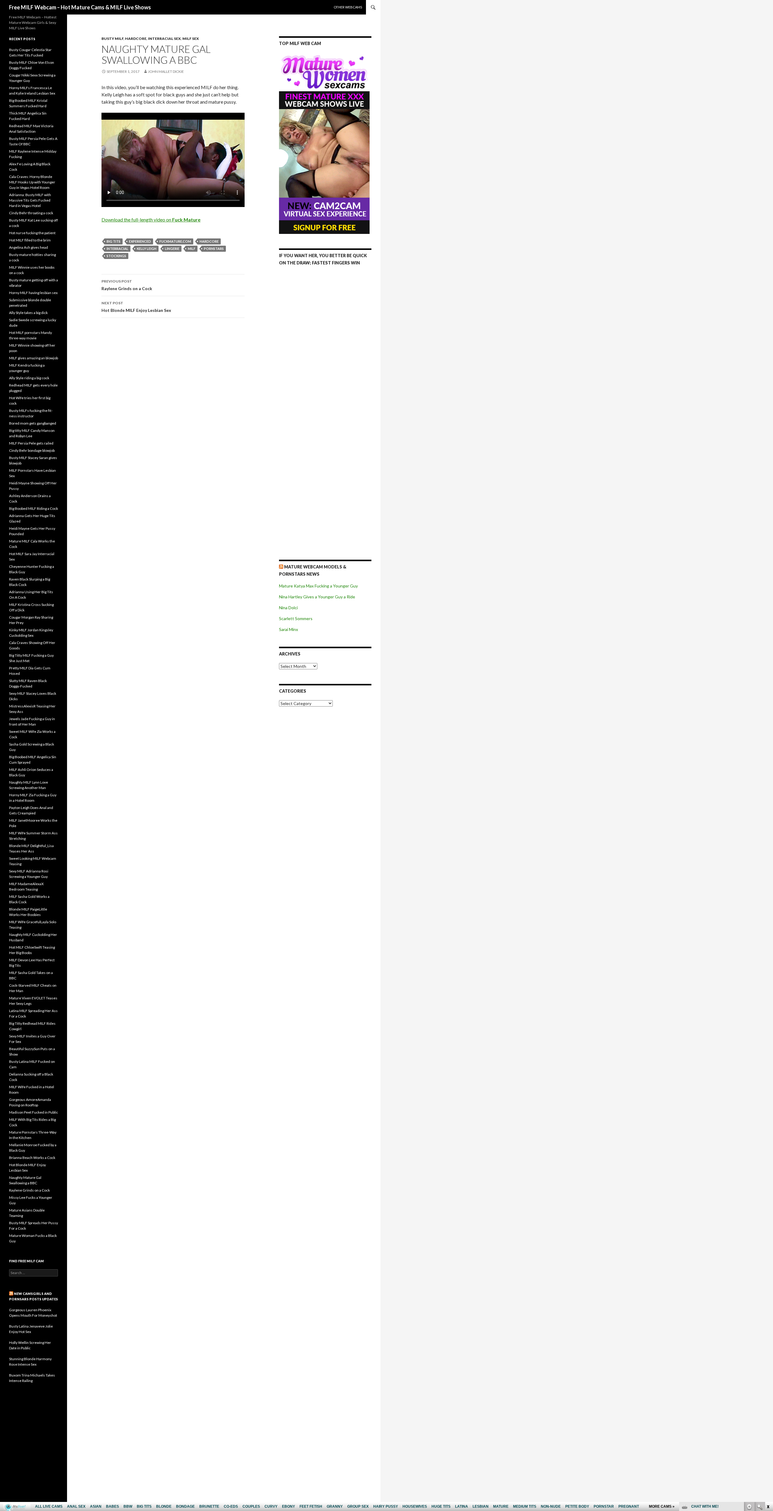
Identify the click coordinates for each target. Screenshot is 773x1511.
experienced (140, 241)
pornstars (214, 249)
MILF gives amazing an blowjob (33, 358)
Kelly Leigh (146, 249)
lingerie (172, 249)
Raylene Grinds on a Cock (126, 285)
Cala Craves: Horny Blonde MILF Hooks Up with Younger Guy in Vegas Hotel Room (32, 182)
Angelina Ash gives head (28, 247)
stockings (116, 256)
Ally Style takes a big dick (28, 312)
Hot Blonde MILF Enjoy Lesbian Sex (136, 307)
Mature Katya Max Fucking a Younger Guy (318, 585)
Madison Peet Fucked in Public (33, 1112)
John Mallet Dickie (166, 71)
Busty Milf (112, 38)
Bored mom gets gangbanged (32, 423)
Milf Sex (190, 38)
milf (191, 249)
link (767, 1416)
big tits (113, 241)
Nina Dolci (288, 607)
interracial (117, 249)
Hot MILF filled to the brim (30, 240)
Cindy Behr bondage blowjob (32, 450)
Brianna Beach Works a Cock (32, 1157)
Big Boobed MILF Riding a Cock (33, 508)
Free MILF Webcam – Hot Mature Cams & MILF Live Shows (80, 7)
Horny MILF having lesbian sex (33, 292)
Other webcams (348, 7)
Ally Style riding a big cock (29, 378)
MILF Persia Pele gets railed (31, 443)
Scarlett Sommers (296, 618)
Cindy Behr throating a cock (31, 213)
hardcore (209, 241)
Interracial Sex (164, 38)
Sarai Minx (288, 629)
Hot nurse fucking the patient (32, 233)
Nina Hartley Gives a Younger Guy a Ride (317, 596)
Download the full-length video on (150, 219)
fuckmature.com (175, 241)
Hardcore (135, 38)
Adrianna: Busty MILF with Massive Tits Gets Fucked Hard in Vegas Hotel (30, 200)
